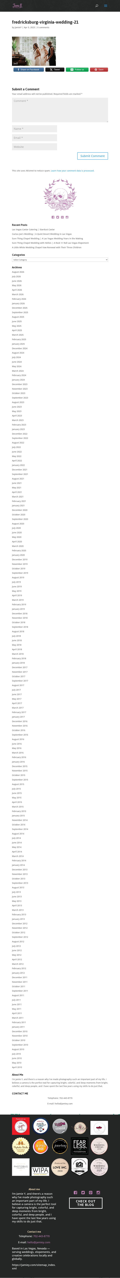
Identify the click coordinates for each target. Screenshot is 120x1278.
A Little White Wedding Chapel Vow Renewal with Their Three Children (46, 247)
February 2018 (19, 658)
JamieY (18, 27)
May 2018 (16, 644)
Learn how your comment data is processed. (72, 170)
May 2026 (16, 285)
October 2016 (18, 730)
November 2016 (20, 725)
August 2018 (18, 631)
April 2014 (17, 851)
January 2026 (18, 303)
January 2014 (18, 865)
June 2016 (17, 743)
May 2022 (16, 456)
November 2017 (20, 671)
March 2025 (18, 334)
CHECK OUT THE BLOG (86, 1203)
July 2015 (16, 788)
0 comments (43, 27)
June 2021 (17, 483)
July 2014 (16, 838)
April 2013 (17, 905)
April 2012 (17, 959)
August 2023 (18, 402)
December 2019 (19, 559)
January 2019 (18, 609)
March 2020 (18, 546)
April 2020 (17, 541)
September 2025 (20, 312)
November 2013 (20, 874)
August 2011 (18, 995)
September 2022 (20, 438)
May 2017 (16, 698)
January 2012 (18, 972)
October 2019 (18, 568)
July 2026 (16, 276)
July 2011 (16, 999)
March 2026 (18, 294)
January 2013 (18, 919)
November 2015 (20, 770)
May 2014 (16, 847)
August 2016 (18, 739)
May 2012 (16, 955)
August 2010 (18, 1049)
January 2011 (18, 1026)
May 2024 (16, 366)
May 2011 (16, 1008)
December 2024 (19, 348)
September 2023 (20, 397)
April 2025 (17, 330)
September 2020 (20, 519)
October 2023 (18, 393)
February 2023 (19, 424)
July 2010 (16, 1053)
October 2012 (18, 932)
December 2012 (19, 923)
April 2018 (17, 649)
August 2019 (18, 577)
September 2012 (20, 937)
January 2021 (18, 505)
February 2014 (19, 860)
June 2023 (17, 406)
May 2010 (16, 1062)
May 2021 (16, 487)
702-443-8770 (65, 1098)
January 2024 (18, 379)
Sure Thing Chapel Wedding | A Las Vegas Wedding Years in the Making (47, 238)
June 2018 (17, 640)
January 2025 (18, 343)
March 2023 (18, 420)
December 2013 (19, 869)
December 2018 (19, 613)
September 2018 (20, 627)
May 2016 (16, 748)
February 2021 (19, 501)
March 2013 (18, 910)
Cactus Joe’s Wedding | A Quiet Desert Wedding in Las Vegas (42, 234)
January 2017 (18, 716)
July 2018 (16, 636)
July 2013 (16, 892)
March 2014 (18, 856)
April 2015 (17, 802)
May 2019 (16, 591)
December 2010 (19, 1031)
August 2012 (18, 941)
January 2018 (18, 662)
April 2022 (17, 460)
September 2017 (20, 680)
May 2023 (16, 411)
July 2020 (16, 528)
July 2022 (16, 447)
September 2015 (20, 779)
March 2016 (18, 752)
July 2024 (16, 357)
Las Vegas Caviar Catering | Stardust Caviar (33, 229)
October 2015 (18, 775)
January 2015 (18, 815)
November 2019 (20, 564)
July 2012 (16, 946)
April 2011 (17, 1013)
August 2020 (18, 523)
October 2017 (18, 676)
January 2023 (18, 429)
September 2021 (20, 474)
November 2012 (20, 928)
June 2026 (17, 281)
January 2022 (18, 465)
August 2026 (18, 272)
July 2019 (16, 582)
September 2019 (20, 573)
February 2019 (19, 604)
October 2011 (18, 986)
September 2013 (20, 883)
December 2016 (19, 721)
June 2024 (17, 361)
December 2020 (19, 510)
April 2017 (17, 703)
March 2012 (18, 964)
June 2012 (17, 950)
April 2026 (17, 289)
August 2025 (18, 316)
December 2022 (19, 433)
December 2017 (19, 667)
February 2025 (19, 339)
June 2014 (17, 842)
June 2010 (17, 1058)
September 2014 (20, 829)
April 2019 (17, 595)
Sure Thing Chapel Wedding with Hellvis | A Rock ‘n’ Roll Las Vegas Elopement (50, 242)
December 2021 (19, 469)
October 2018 (18, 622)
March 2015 (18, 806)
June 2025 (17, 321)
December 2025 (19, 307)
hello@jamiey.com (64, 1103)
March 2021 (18, 496)
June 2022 (17, 451)
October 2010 (18, 1040)
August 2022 (18, 442)
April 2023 (17, 415)
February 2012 (19, 968)
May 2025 (16, 325)
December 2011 (19, 977)
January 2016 (18, 761)
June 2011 (17, 1004)
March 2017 (18, 707)
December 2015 (19, 766)
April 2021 (17, 492)
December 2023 (19, 384)
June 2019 (17, 586)
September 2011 (20, 990)
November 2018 (20, 617)
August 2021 (18, 478)
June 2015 (17, 793)
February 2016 (19, 757)
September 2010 (20, 1044)
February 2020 (19, 550)
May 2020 (16, 537)
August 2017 (18, 685)
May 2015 (16, 797)
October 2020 (18, 514)
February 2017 (19, 712)
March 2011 (18, 1017)
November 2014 (20, 820)
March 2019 (18, 600)
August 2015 (18, 784)
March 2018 (18, 653)
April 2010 (17, 1067)
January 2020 (18, 555)
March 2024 (18, 370)
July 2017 (16, 689)
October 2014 (18, 824)
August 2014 (18, 833)
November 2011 (20, 981)
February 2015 (19, 811)
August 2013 (18, 887)
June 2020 (17, 532)
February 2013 (19, 914)
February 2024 (19, 375)
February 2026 (19, 299)
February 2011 (19, 1022)
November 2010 (20, 1035)
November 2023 (20, 388)
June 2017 (17, 694)
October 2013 (18, 878)
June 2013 (17, 896)
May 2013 (16, 901)
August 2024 (18, 352)
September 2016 (20, 734)
